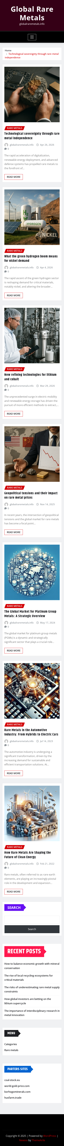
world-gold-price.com (17, 1086)
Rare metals (11, 1050)
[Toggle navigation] (32, 37)
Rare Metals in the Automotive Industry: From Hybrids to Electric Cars (31, 732)
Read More (13, 176)
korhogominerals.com (17, 1092)
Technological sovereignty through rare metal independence (32, 136)
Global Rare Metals (32, 13)
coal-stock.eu (12, 1080)
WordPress (49, 1136)
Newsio (23, 1140)
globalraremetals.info (22, 144)
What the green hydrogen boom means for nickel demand (31, 259)
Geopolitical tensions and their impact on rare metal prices (31, 495)
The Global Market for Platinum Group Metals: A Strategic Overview (30, 614)
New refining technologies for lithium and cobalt (30, 377)
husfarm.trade (12, 1097)
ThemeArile (38, 1140)
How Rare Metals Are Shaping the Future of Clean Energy (27, 855)
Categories (10, 1044)
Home (8, 50)
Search (14, 907)
